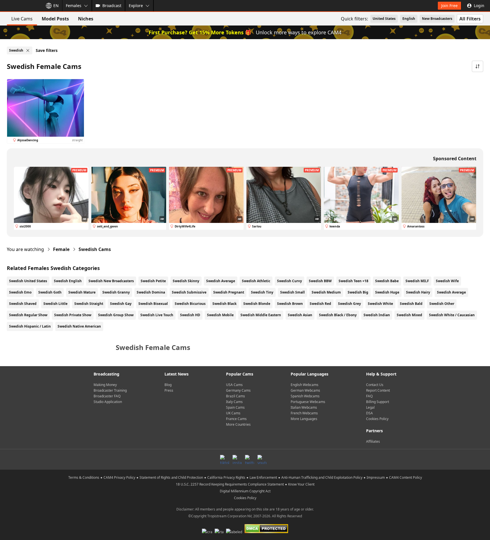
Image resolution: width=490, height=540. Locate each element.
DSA (369, 413)
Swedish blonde (256, 303)
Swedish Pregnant (228, 292)
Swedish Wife (447, 281)
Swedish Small (292, 292)
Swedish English (68, 281)
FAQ (369, 396)
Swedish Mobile (220, 315)
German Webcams (305, 390)
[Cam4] (20, 5)
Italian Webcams (304, 407)
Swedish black (224, 303)
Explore (136, 5)
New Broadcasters (437, 18)
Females (73, 5)
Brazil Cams (235, 396)
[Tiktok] (224, 459)
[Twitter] (249, 459)
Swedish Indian (377, 315)
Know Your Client (301, 484)
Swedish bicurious (190, 303)
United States (384, 18)
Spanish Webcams (305, 396)
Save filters (47, 50)
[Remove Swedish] (27, 50)
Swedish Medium (326, 292)
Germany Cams (238, 390)
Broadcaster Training (110, 390)
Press (168, 390)
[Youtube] (262, 459)
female (61, 249)
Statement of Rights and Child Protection (171, 477)
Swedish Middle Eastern (260, 315)
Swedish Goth (50, 292)
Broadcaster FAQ (107, 396)
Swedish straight (88, 303)
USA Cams (234, 384)
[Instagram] (237, 459)
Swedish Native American (79, 326)
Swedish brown (290, 303)
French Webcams (304, 413)
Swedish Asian (300, 315)
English (408, 18)
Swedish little (55, 303)
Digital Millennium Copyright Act (245, 491)
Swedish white (380, 303)
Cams (95, 249)
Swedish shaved (23, 303)
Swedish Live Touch (156, 315)
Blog (168, 384)
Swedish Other (441, 303)
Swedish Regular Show (28, 315)
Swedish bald (411, 303)
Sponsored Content (454, 158)
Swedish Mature (82, 292)
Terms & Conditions (83, 477)
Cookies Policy (377, 418)
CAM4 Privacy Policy (119, 477)
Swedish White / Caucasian (452, 315)
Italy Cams (234, 401)
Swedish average (451, 292)
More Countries (238, 424)
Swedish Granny (116, 292)
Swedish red (320, 303)
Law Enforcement (263, 477)
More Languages (304, 418)
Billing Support (377, 401)
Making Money (105, 384)
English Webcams (304, 384)
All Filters (470, 19)
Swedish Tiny (262, 292)
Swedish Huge (387, 292)
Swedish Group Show (116, 315)
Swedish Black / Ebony (338, 315)
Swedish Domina (151, 292)
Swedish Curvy (289, 281)
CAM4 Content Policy (405, 477)
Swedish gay (121, 303)
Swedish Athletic (256, 281)
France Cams (236, 418)
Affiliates (373, 441)
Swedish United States (28, 281)
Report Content (378, 390)
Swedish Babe (387, 281)
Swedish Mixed (409, 315)
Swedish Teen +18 (353, 281)
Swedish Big (358, 292)
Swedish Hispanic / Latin (30, 326)
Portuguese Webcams (308, 401)
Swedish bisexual (153, 303)
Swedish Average (220, 281)
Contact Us (374, 384)
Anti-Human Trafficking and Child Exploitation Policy (321, 477)
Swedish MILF (417, 281)
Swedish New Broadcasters (111, 281)
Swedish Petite (153, 281)
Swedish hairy (418, 292)
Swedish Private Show (72, 315)
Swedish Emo (20, 292)
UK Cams (233, 413)
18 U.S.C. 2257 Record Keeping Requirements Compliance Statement (230, 484)
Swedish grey (349, 303)
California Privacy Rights (226, 477)
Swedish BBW (320, 281)
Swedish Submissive (189, 292)
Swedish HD (190, 315)
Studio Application (108, 401)
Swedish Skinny (186, 281)
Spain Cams (235, 407)
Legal (370, 407)
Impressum (376, 477)
